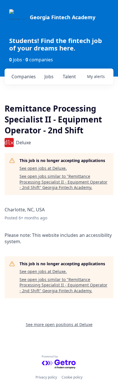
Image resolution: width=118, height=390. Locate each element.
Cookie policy (72, 377)
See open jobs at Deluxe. (43, 168)
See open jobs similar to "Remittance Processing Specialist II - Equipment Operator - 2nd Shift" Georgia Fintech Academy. (63, 181)
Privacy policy (46, 377)
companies (23, 76)
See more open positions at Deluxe (59, 324)
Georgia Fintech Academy (62, 17)
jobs (49, 76)
